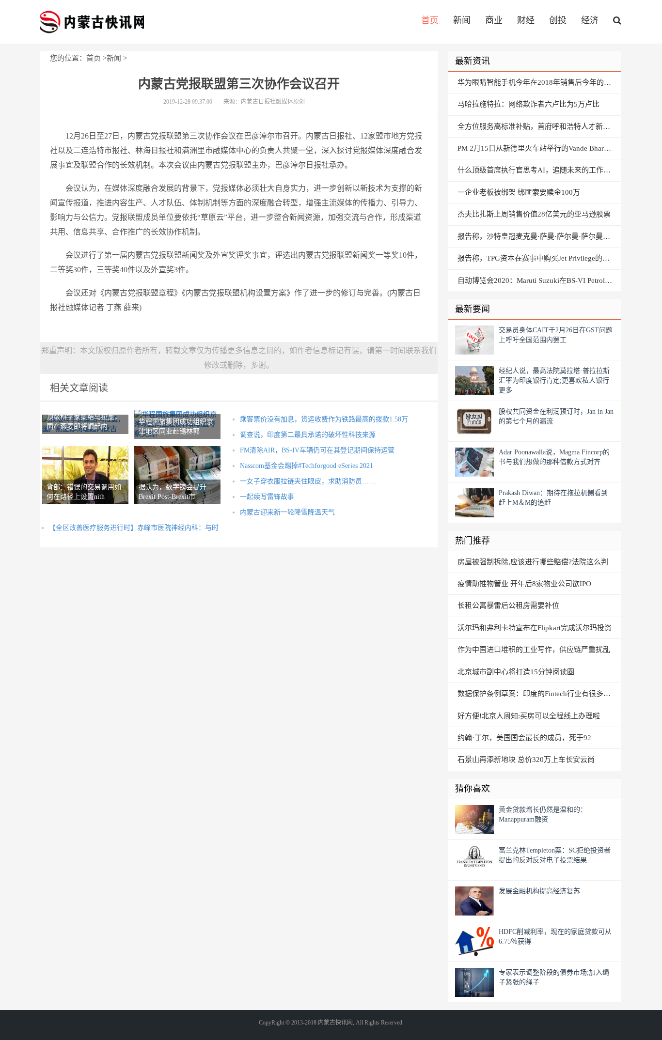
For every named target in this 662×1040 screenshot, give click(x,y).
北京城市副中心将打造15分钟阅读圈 (515, 672)
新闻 (462, 20)
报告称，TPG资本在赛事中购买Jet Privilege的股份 (537, 258)
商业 (494, 20)
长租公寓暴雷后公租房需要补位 (508, 605)
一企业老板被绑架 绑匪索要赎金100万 (518, 192)
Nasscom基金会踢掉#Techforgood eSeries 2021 (306, 465)
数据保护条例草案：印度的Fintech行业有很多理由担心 (539, 694)
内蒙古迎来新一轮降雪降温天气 (287, 512)
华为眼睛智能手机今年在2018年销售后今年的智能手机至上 (539, 82)
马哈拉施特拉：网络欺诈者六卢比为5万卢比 (528, 104)
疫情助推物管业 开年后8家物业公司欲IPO (524, 584)
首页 (430, 20)
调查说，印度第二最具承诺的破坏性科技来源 (308, 434)
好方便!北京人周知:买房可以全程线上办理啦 (528, 716)
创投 (558, 20)
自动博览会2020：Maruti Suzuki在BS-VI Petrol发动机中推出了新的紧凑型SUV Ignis (539, 280)
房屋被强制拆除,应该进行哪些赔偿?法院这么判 (532, 562)
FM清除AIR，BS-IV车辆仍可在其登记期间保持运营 (317, 450)
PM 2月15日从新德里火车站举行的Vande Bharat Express (539, 148)
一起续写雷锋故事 (267, 496)
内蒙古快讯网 (92, 21)
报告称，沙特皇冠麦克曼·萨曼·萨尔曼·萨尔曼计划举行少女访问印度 (539, 236)
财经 (526, 20)
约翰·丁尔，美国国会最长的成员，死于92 (524, 738)
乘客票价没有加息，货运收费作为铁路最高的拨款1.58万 (324, 419)
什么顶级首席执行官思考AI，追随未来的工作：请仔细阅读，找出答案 (539, 170)
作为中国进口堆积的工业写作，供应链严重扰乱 (533, 649)
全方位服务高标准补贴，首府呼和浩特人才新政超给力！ (539, 126)
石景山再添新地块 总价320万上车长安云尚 (526, 759)
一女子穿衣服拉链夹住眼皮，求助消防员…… (308, 481)
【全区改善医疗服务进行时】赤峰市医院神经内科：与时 (134, 527)
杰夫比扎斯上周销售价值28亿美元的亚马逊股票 (534, 214)
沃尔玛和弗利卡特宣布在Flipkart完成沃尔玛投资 (534, 628)
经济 (590, 20)
